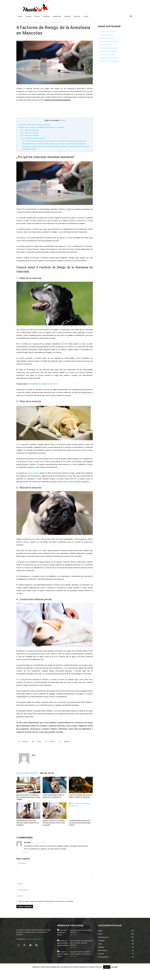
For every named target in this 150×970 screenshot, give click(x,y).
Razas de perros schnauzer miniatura (110, 61)
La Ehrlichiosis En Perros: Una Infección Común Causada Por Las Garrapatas (27, 823)
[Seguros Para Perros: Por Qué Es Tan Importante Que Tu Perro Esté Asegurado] (55, 810)
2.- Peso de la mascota (29, 133)
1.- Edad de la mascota (29, 130)
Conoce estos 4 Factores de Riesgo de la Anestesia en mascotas (41, 127)
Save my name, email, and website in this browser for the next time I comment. (46, 901)
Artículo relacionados (27, 773)
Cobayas (67, 16)
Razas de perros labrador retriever (109, 48)
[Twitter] (30, 945)
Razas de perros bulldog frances (109, 51)
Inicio (20, 16)
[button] (131, 17)
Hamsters (57, 16)
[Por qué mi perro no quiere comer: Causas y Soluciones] (62, 954)
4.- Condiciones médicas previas (32, 138)
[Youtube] (36, 945)
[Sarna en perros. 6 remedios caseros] (62, 933)
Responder (25, 852)
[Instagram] (24, 945)
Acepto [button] (106, 967)
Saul (33, 755)
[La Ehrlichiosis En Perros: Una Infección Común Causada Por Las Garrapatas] (28, 810)
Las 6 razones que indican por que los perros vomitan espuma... (81, 943)
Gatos (37, 16)
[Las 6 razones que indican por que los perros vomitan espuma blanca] (62, 943)
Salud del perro (26, 22)
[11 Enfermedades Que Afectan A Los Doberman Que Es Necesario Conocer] (81, 810)
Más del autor (47, 773)
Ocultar (62, 120)
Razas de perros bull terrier (108, 38)
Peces (85, 16)
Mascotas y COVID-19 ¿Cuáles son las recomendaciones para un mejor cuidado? (28, 797)
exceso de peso (33, 473)
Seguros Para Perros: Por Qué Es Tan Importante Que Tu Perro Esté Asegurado (54, 823)
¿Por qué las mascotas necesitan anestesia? (34, 124)
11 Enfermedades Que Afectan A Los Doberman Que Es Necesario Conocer (80, 823)
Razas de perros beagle (107, 35)
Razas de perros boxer (106, 44)
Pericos (77, 16)
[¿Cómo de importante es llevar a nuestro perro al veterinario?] (55, 785)
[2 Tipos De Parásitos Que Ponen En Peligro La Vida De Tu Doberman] (81, 785)
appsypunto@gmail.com (34, 939)
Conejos (46, 16)
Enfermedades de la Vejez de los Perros (42, 384)
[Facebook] (18, 945)
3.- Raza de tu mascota (29, 135)
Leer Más (114, 967)
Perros (28, 16)
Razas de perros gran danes (108, 54)
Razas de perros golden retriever (109, 41)
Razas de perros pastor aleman (108, 31)
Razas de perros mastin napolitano (109, 58)
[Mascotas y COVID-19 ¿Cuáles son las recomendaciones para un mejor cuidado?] (28, 785)
